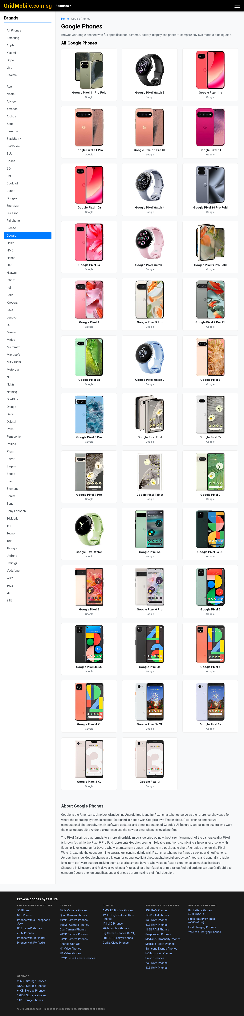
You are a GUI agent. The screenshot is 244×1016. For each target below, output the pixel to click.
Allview (11, 101)
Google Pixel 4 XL (89, 724)
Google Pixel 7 (210, 494)
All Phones (14, 30)
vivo (9, 68)
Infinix (11, 280)
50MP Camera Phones (74, 920)
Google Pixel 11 (210, 150)
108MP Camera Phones (74, 924)
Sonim (11, 496)
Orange (11, 407)
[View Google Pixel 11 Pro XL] (149, 127)
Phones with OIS (70, 944)
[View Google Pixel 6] (89, 587)
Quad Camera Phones (73, 915)
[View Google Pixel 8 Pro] (89, 414)
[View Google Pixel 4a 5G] (89, 644)
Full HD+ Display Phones (118, 938)
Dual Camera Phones (73, 929)
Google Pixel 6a (150, 552)
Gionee (11, 228)
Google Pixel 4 (210, 667)
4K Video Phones (70, 948)
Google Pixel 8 (210, 380)
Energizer (13, 206)
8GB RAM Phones (156, 910)
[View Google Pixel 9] (89, 299)
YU (8, 593)
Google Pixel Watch (89, 552)
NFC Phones (25, 915)
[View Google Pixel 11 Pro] (89, 127)
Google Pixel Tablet (149, 494)
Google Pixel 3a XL (150, 724)
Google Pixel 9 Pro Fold (210, 265)
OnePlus (12, 399)
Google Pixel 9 (89, 322)
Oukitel (11, 422)
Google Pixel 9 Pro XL (210, 322)
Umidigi (12, 563)
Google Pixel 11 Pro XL (150, 150)
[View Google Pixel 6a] (149, 529)
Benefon (12, 131)
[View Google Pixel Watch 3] (149, 242)
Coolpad (12, 183)
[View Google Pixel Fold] (149, 414)
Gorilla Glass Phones (116, 942)
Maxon (11, 332)
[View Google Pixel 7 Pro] (89, 472)
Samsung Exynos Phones (161, 948)
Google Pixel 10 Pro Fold (210, 207)
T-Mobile (12, 518)
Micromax (13, 347)
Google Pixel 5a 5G (210, 552)
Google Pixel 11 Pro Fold (89, 92)
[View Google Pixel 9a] (89, 242)
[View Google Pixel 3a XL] (149, 702)
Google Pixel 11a (210, 92)
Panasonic (14, 436)
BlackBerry (14, 139)
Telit (9, 541)
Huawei (12, 273)
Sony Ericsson (16, 511)
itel (9, 287)
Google (11, 235)
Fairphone (13, 220)
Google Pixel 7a (210, 437)
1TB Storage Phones (30, 1000)
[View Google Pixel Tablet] (149, 472)
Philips (11, 444)
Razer (10, 459)
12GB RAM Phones (157, 915)
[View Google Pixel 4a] (149, 644)
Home (65, 18)
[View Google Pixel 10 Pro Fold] (210, 185)
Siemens (12, 489)
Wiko (10, 578)
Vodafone (13, 570)
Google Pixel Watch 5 (150, 92)
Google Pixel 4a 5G (89, 667)
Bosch (11, 161)
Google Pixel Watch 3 (150, 265)
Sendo (11, 474)
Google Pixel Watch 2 (150, 380)
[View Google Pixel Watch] (89, 529)
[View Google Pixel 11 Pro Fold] (89, 70)
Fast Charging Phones (202, 927)
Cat (9, 176)
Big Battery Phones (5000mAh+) (200, 912)
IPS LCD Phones (113, 923)
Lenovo (12, 317)
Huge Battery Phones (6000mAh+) (201, 920)
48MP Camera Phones (74, 934)
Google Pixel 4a (150, 667)
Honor (11, 258)
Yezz (10, 585)
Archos (11, 116)
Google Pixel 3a (210, 724)
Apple (10, 45)
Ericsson (12, 213)
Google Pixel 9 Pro (150, 322)
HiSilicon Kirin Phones (159, 953)
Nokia (10, 384)
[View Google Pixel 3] (149, 759)
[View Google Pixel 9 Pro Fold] (210, 242)
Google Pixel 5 (210, 609)
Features (63, 6)
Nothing (12, 392)
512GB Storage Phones (31, 986)
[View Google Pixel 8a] (89, 357)
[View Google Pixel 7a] (210, 414)
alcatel (11, 94)
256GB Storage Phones (31, 981)
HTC (9, 265)
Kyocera (12, 302)
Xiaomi (11, 53)
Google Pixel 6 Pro (150, 609)
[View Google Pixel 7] (210, 472)
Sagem (11, 466)
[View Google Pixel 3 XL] (89, 759)
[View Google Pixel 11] (210, 127)
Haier (10, 243)
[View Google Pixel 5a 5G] (210, 529)
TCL (9, 526)
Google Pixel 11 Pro (89, 150)
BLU (9, 153)
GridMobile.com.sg (28, 5)
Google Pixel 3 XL (89, 781)
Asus (10, 124)
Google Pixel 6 (89, 609)
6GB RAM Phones (156, 924)
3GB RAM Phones (156, 967)
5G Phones (24, 910)
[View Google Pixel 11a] (210, 70)
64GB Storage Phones (31, 990)
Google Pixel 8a (89, 380)
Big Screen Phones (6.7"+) (119, 933)
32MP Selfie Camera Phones (77, 958)
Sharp (10, 481)
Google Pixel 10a (89, 207)
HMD (10, 250)
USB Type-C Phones (29, 928)
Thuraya (12, 548)
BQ (9, 168)
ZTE (9, 600)
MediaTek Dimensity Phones (163, 939)
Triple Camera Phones (73, 910)
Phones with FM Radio (31, 942)
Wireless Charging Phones (204, 932)
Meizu (11, 340)
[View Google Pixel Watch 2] (149, 357)
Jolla (10, 295)
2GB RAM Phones (156, 963)
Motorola (13, 369)
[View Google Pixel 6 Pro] (149, 587)
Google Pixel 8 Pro (89, 437)
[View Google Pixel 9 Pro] (149, 299)
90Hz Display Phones (116, 928)
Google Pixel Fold (150, 437)
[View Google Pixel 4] (210, 644)
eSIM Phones (25, 933)
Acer (10, 86)
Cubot (10, 191)
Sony (10, 503)
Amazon (12, 109)
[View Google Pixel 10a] (89, 185)
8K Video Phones (70, 953)
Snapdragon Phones (158, 934)
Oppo (10, 60)
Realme (12, 75)
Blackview (13, 146)
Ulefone (12, 556)
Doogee (12, 198)
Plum (10, 451)
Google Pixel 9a (89, 265)
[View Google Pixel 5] (210, 587)
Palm (10, 429)
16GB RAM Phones (157, 929)
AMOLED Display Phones (118, 910)
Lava (10, 310)
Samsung (13, 38)
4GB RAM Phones (156, 920)
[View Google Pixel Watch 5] (149, 70)
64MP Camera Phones (74, 939)
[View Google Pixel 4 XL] (89, 702)
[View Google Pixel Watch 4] (149, 185)
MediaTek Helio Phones (160, 944)
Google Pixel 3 (150, 781)
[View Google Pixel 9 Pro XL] (210, 299)
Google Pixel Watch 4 (150, 207)
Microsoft (13, 354)
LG (8, 325)
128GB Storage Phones (31, 995)
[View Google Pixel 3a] (210, 702)
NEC (9, 377)
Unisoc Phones (154, 958)
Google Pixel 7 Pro (89, 494)
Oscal (10, 414)
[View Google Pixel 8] (210, 357)
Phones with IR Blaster (31, 938)
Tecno (11, 533)
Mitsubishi (14, 362)
